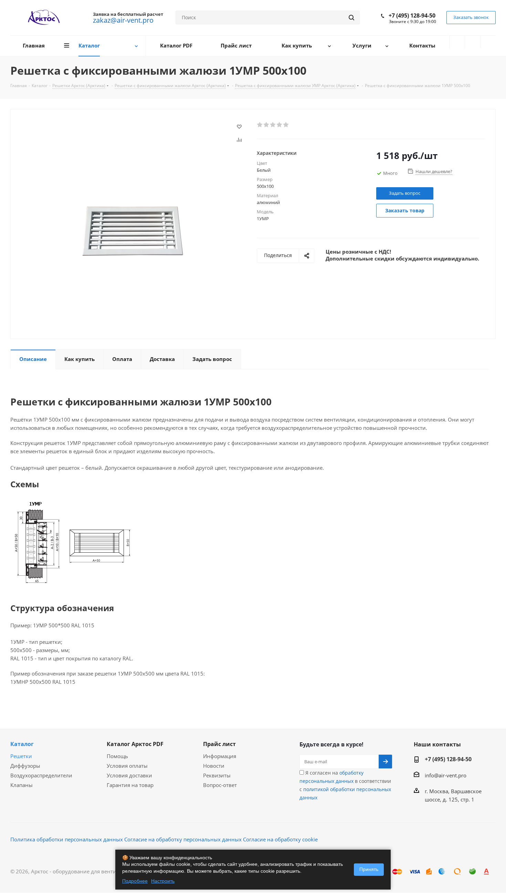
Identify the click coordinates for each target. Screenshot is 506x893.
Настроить (163, 881)
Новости (213, 765)
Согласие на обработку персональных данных (183, 839)
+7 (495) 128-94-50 (412, 15)
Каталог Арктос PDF (135, 744)
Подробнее (135, 881)
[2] (266, 125)
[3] (273, 125)
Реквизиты (217, 775)
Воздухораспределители (41, 775)
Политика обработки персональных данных (66, 839)
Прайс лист (219, 744)
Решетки (21, 756)
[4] (279, 125)
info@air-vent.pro (445, 775)
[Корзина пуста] (488, 42)
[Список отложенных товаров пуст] (472, 42)
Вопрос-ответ (220, 785)
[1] (260, 125)
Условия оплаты (127, 765)
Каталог (22, 744)
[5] (286, 125)
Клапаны (21, 785)
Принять (368, 869)
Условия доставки (129, 775)
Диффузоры (25, 765)
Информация (219, 756)
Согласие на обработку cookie (280, 839)
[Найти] (351, 17)
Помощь (117, 756)
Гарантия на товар (130, 785)
